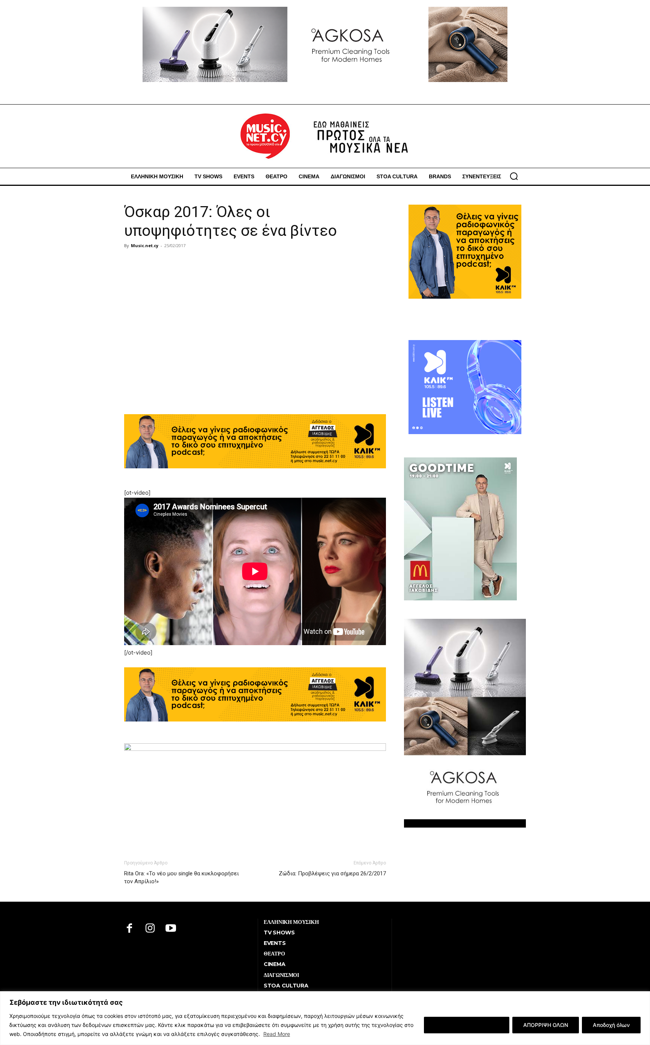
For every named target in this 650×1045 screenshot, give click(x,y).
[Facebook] (129, 928)
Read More (276, 1034)
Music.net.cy (144, 245)
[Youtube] (170, 928)
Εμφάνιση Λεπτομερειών (466, 1025)
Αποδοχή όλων (611, 1025)
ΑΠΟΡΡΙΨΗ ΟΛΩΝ (545, 1025)
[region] (325, 1018)
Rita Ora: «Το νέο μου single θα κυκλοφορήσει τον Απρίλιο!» (181, 877)
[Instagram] (150, 928)
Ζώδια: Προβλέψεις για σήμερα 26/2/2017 (332, 873)
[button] (514, 176)
